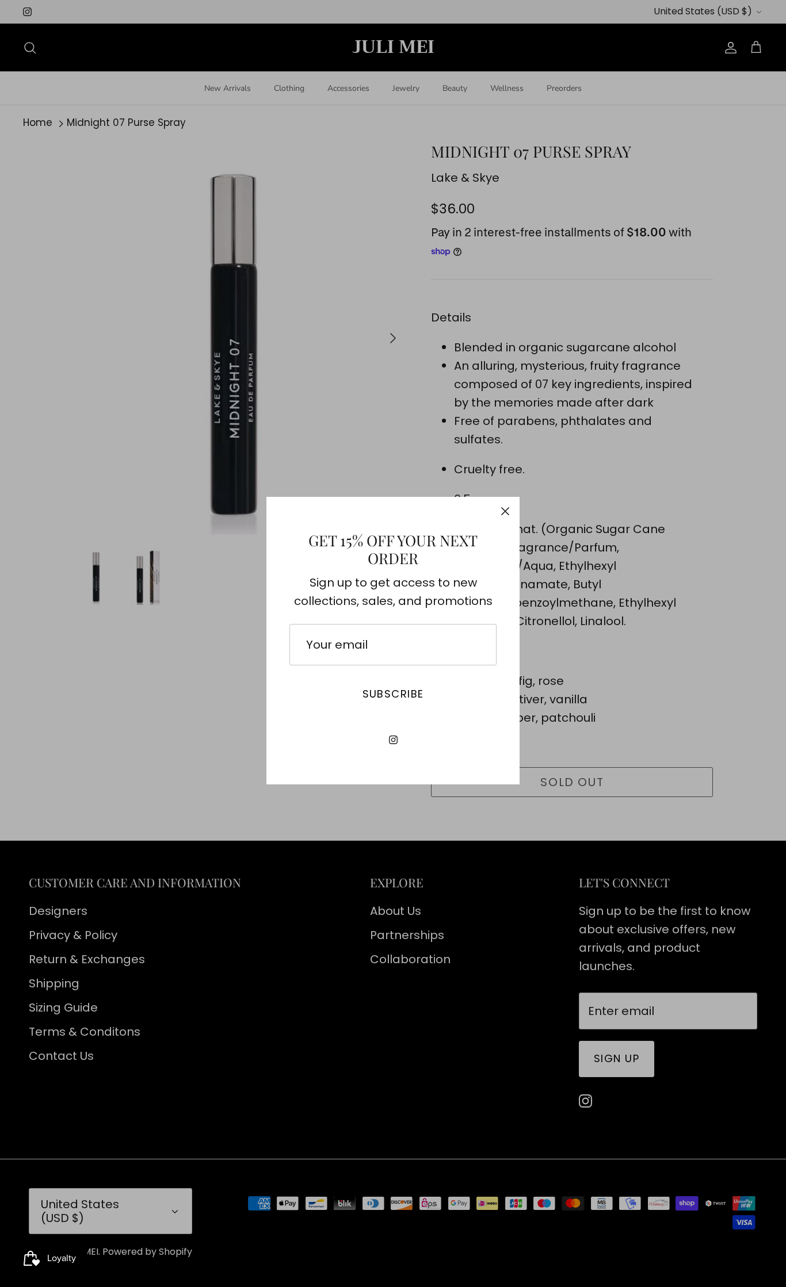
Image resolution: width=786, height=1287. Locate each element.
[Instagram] (393, 740)
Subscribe (393, 694)
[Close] (505, 511)
